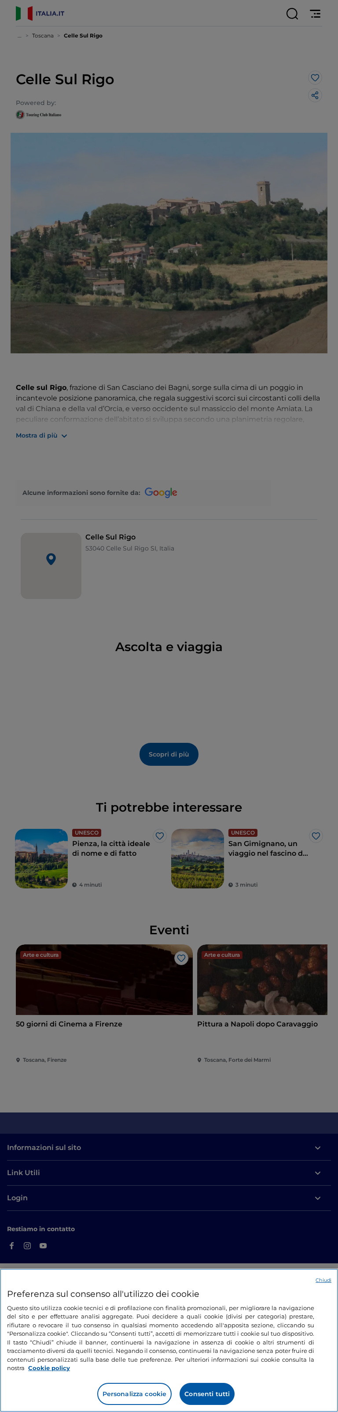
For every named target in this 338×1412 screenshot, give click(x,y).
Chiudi (323, 1280)
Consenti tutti (207, 1394)
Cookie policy (49, 1367)
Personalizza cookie (135, 1394)
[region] (169, 1340)
